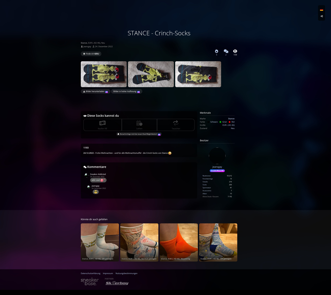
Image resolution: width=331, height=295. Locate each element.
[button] (321, 9)
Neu (233, 128)
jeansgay (87, 46)
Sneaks (205, 182)
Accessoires (207, 191)
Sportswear (207, 188)
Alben (205, 193)
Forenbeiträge (208, 179)
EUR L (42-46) (229, 125)
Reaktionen (207, 176)
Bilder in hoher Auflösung (124, 91)
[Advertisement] (159, 101)
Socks (205, 185)
